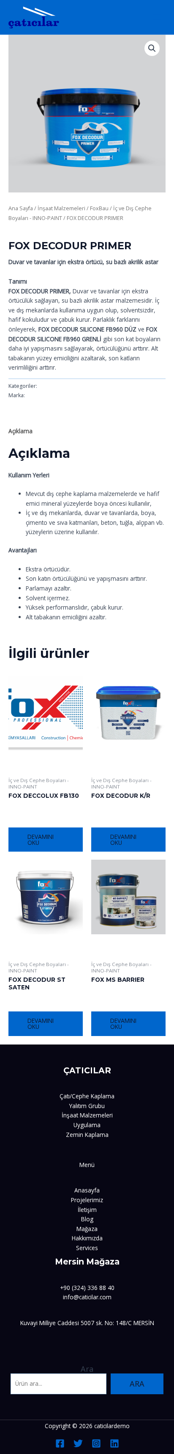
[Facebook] (60, 1443)
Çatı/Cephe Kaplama (87, 1096)
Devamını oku (40, 840)
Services (87, 1248)
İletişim (87, 1210)
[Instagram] (96, 1443)
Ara (87, 1369)
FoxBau (99, 208)
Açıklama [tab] (20, 431)
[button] (152, 48)
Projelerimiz (87, 1200)
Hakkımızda (87, 1238)
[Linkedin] (114, 1443)
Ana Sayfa (20, 208)
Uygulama (87, 1125)
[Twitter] (78, 1443)
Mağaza (87, 1229)
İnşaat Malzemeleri (61, 208)
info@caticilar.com (87, 1297)
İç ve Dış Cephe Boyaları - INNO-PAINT (60, 231)
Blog (87, 1219)
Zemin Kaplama (87, 1135)
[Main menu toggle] (157, 17)
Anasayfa (87, 1190)
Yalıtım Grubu (87, 1106)
